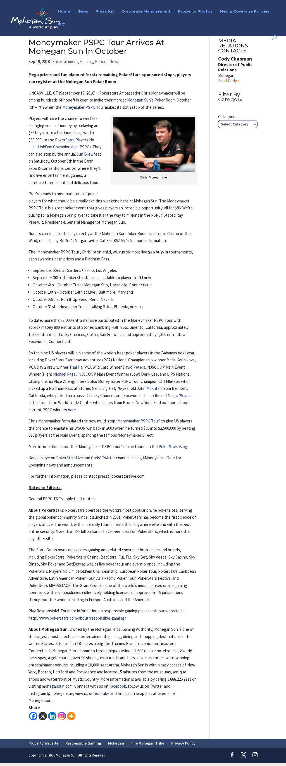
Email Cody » (228, 80)
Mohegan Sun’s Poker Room (151, 100)
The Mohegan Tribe (147, 743)
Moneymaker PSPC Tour (83, 107)
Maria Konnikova (180, 360)
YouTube (101, 693)
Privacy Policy (183, 743)
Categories (227, 116)
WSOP (80, 428)
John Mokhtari (149, 388)
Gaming (86, 61)
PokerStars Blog (173, 446)
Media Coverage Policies (245, 11)
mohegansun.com (57, 686)
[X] (43, 716)
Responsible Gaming (83, 743)
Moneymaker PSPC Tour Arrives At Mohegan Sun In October (96, 47)
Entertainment (65, 61)
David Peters (134, 367)
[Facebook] (33, 716)
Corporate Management (146, 11)
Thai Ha (75, 367)
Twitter (156, 686)
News (82, 11)
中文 (61, 24)
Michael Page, (65, 374)
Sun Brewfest (89, 154)
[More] (71, 716)
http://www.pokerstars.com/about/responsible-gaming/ (77, 618)
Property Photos (195, 11)
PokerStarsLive (69, 457)
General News (107, 61)
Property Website (43, 743)
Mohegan (116, 743)
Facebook (117, 686)
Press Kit (105, 11)
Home (64, 11)
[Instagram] (62, 716)
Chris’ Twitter (103, 457)
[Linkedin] (52, 716)
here (72, 409)
